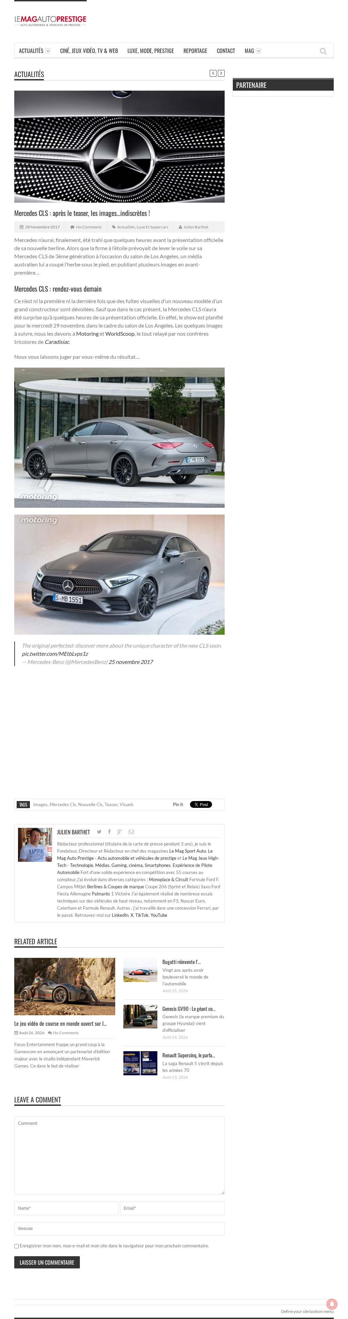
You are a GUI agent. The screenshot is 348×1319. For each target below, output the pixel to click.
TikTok (142, 915)
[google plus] (119, 831)
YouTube (159, 915)
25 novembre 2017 (130, 661)
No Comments (89, 226)
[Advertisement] (220, 15)
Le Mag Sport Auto (187, 851)
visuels (127, 804)
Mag (249, 51)
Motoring (87, 333)
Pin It (178, 804)
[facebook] (109, 831)
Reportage (195, 51)
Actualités (31, 51)
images (40, 804)
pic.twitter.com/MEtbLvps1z (55, 653)
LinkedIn (120, 915)
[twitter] (99, 831)
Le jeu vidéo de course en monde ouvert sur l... (60, 1023)
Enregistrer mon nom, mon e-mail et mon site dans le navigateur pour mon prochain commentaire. (114, 1245)
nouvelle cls (90, 804)
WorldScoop (120, 333)
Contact (226, 51)
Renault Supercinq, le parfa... (188, 1055)
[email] (131, 831)
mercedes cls (63, 804)
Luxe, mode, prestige (150, 51)
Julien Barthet (196, 226)
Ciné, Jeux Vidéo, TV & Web (89, 51)
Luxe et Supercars (152, 226)
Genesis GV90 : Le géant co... (188, 1008)
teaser (111, 804)
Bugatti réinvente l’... (181, 961)
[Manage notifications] (332, 1304)
